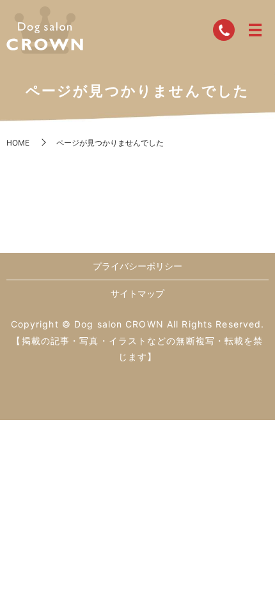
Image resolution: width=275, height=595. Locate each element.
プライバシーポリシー (137, 265)
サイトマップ (137, 293)
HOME (17, 142)
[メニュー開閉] (255, 30)
